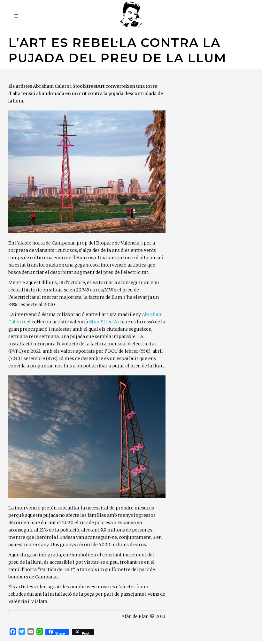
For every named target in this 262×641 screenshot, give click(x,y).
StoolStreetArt (105, 322)
